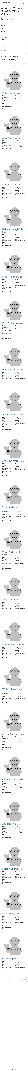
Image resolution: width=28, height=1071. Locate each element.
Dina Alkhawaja (10, 276)
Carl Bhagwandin (11, 958)
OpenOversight (6, 2)
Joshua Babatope (11, 779)
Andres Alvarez (10, 414)
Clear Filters (11, 59)
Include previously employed (10, 56)
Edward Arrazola (11, 644)
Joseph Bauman (10, 868)
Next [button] (24, 63)
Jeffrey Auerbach (11, 734)
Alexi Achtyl (8, 137)
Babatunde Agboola (12, 229)
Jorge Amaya (9, 599)
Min (3, 39)
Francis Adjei (9, 184)
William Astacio (10, 689)
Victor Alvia (8, 507)
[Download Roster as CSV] (26, 8)
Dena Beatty (8, 913)
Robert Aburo (9, 93)
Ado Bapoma (9, 823)
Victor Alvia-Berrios (12, 552)
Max (24, 44)
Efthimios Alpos (10, 369)
